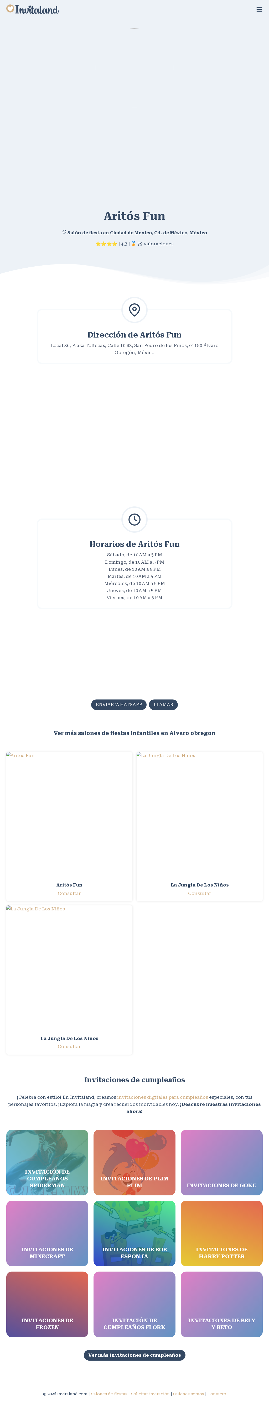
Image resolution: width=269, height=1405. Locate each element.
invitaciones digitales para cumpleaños (162, 1097)
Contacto (217, 1394)
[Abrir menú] (259, 9)
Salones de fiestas (109, 1394)
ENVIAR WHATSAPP (119, 704)
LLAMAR (163, 704)
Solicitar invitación (150, 1394)
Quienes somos (188, 1394)
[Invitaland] (32, 9)
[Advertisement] (134, 154)
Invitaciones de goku (222, 1185)
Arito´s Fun (69, 885)
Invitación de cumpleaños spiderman (47, 1179)
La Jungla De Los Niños (200, 885)
